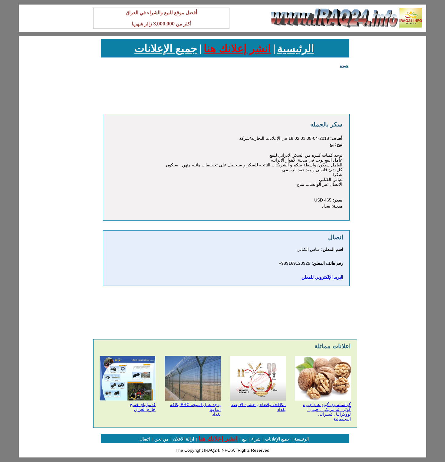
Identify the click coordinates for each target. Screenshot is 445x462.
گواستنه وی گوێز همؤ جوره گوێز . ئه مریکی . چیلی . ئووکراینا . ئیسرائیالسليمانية (327, 411)
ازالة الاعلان (183, 439)
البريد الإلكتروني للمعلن (322, 277)
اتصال (145, 439)
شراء (256, 439)
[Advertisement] (393, 130)
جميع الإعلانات (165, 48)
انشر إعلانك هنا (237, 48)
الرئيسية (295, 48)
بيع (244, 439)
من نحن (161, 439)
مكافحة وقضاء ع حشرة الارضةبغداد (258, 407)
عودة (344, 65)
